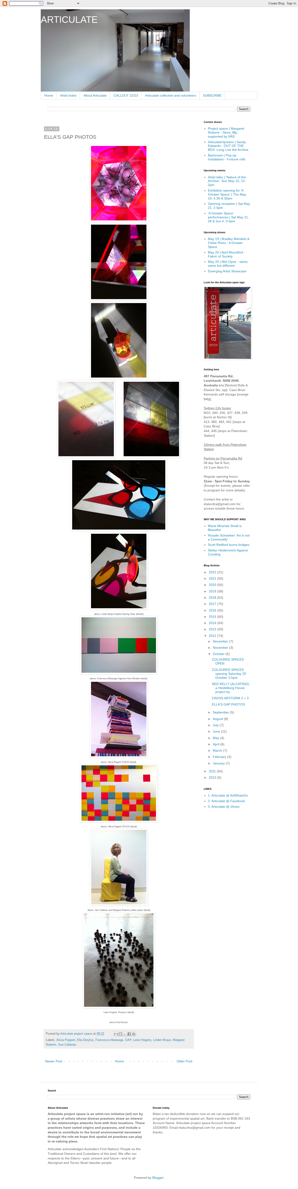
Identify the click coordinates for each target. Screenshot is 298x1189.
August (218, 719)
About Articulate (95, 95)
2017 (213, 604)
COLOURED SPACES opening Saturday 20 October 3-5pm (229, 673)
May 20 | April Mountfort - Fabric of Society (226, 254)
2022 (213, 572)
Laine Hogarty (142, 1040)
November (221, 647)
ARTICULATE (69, 19)
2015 (213, 616)
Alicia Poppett (65, 1040)
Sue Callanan (67, 1044)
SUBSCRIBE (212, 95)
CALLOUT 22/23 (126, 95)
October (219, 654)
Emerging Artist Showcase (227, 271)
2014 (213, 623)
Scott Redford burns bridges (228, 545)
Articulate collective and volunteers (170, 95)
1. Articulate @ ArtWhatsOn (228, 795)
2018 (213, 597)
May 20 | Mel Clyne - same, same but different (228, 263)
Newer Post (53, 1061)
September (221, 712)
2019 (213, 591)
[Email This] (116, 1034)
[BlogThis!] (120, 1034)
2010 (213, 777)
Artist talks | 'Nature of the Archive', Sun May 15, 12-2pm (227, 181)
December (221, 641)
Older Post (184, 1061)
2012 (213, 636)
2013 (213, 629)
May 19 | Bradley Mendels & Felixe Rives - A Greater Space (228, 243)
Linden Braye (162, 1040)
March (218, 750)
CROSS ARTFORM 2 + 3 (230, 698)
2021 (213, 578)
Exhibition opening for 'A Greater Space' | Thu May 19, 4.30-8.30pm (227, 194)
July (216, 725)
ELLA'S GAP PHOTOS (228, 704)
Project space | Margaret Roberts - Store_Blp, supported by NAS (226, 132)
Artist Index (68, 95)
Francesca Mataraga (109, 1040)
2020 (213, 585)
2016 (213, 610)
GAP (128, 1040)
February (220, 757)
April (216, 744)
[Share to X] (124, 1034)
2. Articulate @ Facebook (226, 801)
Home (48, 95)
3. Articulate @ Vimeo (224, 806)
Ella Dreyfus (85, 1040)
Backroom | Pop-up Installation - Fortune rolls (226, 157)
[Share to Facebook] (129, 1034)
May (216, 738)
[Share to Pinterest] (133, 1034)
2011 (213, 771)
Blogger (157, 1177)
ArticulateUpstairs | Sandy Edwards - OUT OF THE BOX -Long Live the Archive (228, 146)
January (219, 763)
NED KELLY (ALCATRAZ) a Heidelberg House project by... (230, 688)
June (217, 731)
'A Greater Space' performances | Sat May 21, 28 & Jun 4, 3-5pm (228, 217)
